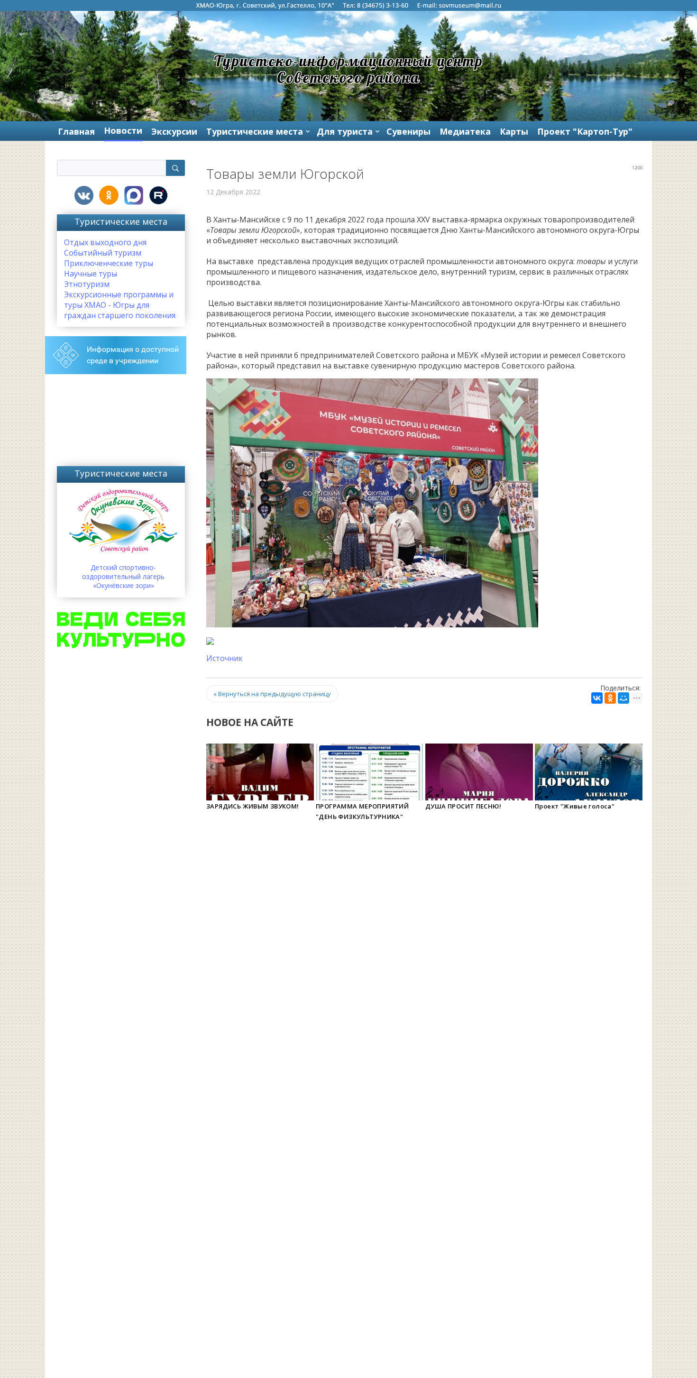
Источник (224, 658)
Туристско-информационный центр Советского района (349, 69)
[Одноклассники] (610, 698)
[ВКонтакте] (597, 698)
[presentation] (212, 767)
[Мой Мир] (623, 698)
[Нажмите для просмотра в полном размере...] (372, 502)
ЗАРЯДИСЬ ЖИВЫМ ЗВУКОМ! (252, 806)
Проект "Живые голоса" (574, 806)
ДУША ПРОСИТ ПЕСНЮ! (463, 806)
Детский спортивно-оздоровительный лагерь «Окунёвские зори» (123, 576)
